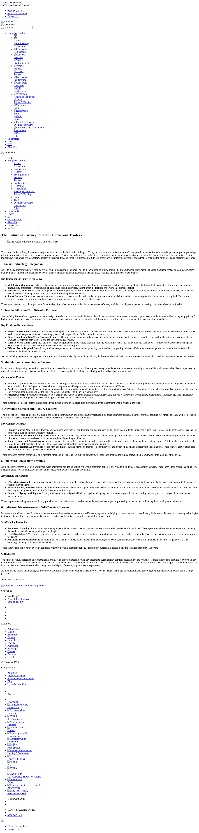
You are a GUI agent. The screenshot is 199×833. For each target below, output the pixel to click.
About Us (12, 147)
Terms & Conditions (17, 684)
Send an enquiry (15, 601)
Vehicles (18, 68)
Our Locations (14, 219)
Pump (16, 108)
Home (10, 157)
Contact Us (13, 16)
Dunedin (11, 640)
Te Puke (11, 657)
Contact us (12, 225)
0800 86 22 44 (14, 10)
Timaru (10, 631)
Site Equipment (21, 63)
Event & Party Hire (23, 124)
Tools (16, 113)
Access (17, 40)
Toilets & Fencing (22, 102)
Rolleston (12, 634)
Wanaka (11, 643)
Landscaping (20, 80)
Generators (19, 85)
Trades (10, 141)
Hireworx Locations (17, 13)
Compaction (20, 51)
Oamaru (11, 637)
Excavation (19, 46)
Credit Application (16, 675)
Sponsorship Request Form (20, 678)
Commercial (13, 138)
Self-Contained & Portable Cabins (24, 776)
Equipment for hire (16, 33)
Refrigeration (20, 91)
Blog (9, 681)
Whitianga (12, 648)
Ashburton (12, 629)
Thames (11, 651)
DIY (9, 144)
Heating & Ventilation (24, 96)
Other (16, 136)
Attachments (20, 130)
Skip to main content (11, 2)
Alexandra (12, 645)
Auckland (12, 654)
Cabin (17, 119)
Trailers (17, 74)
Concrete (18, 57)
